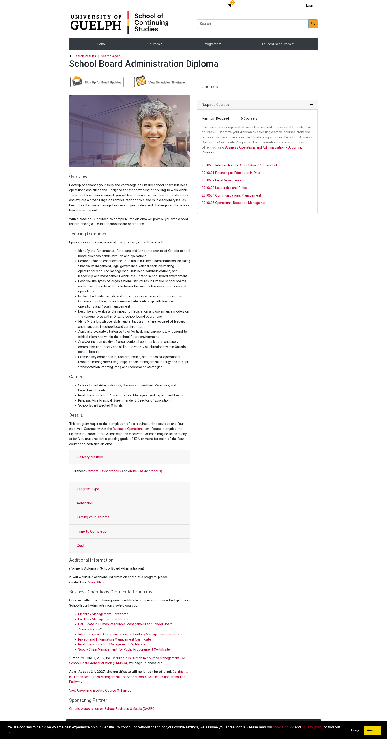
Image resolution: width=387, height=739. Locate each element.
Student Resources (276, 44)
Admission (85, 503)
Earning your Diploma (93, 517)
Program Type (88, 489)
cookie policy (283, 727)
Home (101, 44)
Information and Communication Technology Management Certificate (130, 634)
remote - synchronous (104, 471)
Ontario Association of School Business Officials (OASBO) (113, 709)
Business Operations (128, 429)
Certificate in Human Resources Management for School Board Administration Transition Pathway (129, 677)
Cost (80, 545)
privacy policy (312, 727)
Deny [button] (355, 730)
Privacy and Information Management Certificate (114, 639)
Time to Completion (92, 531)
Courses (153, 44)
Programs (211, 44)
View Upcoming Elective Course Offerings (100, 691)
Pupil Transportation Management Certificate (112, 644)
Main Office (96, 582)
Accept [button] (372, 730)
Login (310, 5)
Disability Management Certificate (103, 614)
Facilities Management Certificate (103, 619)
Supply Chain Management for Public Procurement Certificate (124, 649)
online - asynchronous (144, 471)
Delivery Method (90, 457)
